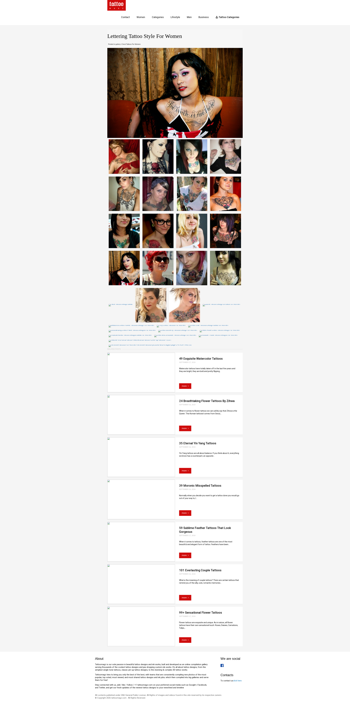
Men (189, 17)
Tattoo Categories (228, 17)
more (184, 386)
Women (141, 17)
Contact (125, 17)
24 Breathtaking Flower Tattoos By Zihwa (207, 401)
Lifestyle (175, 17)
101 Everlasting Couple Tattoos (200, 570)
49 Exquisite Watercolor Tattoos (201, 358)
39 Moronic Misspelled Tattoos (200, 485)
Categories (158, 17)
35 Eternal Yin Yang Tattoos (197, 443)
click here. (237, 680)
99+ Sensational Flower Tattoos (200, 612)
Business (204, 17)
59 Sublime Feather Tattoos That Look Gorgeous (205, 529)
